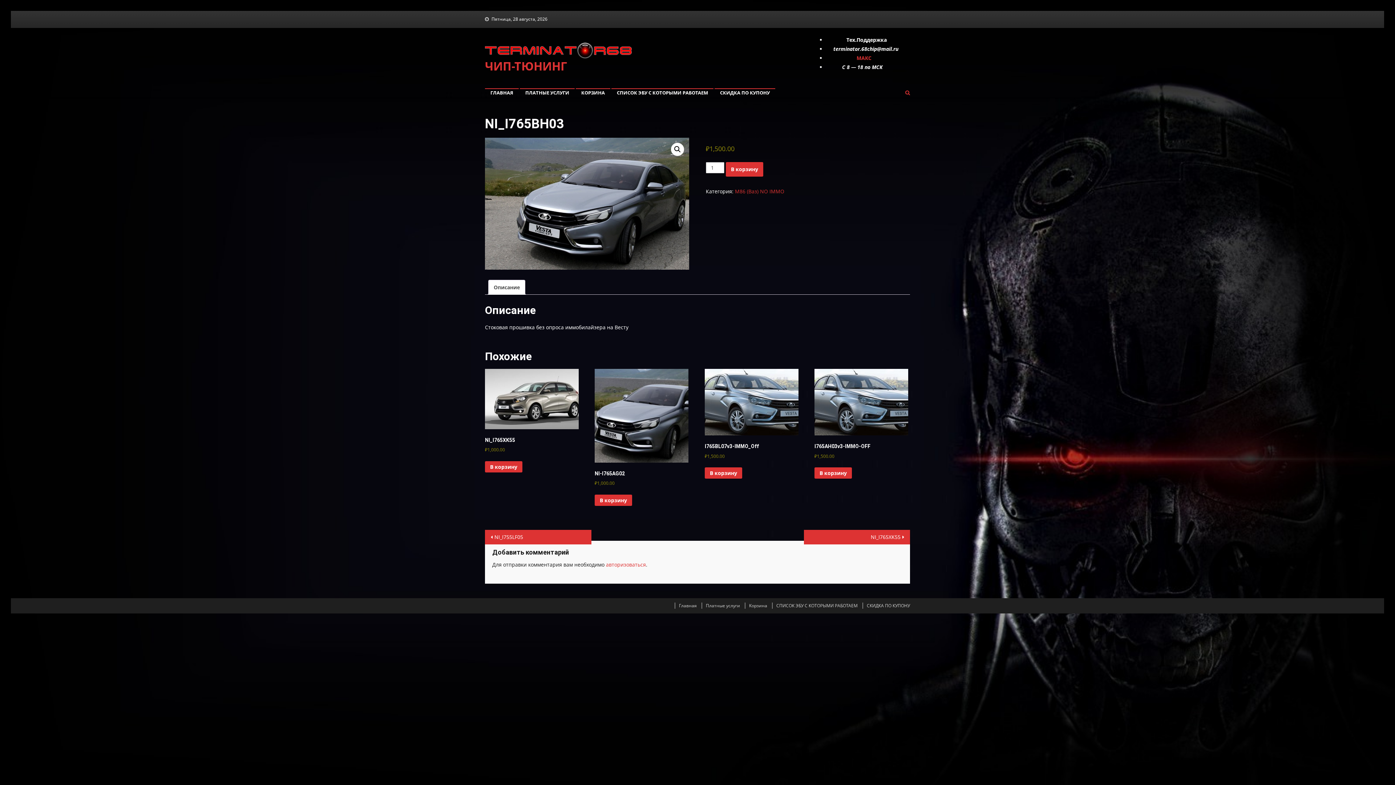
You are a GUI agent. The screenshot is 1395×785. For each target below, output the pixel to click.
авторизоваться (626, 564)
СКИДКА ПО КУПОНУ (745, 92)
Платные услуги (547, 92)
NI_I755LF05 (508, 537)
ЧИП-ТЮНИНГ (526, 66)
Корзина (593, 92)
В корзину (744, 169)
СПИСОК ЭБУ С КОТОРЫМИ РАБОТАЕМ (662, 92)
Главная (501, 92)
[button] (677, 149)
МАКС (864, 58)
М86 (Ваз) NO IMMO (759, 191)
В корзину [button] (503, 466)
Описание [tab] (507, 287)
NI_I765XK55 (886, 537)
